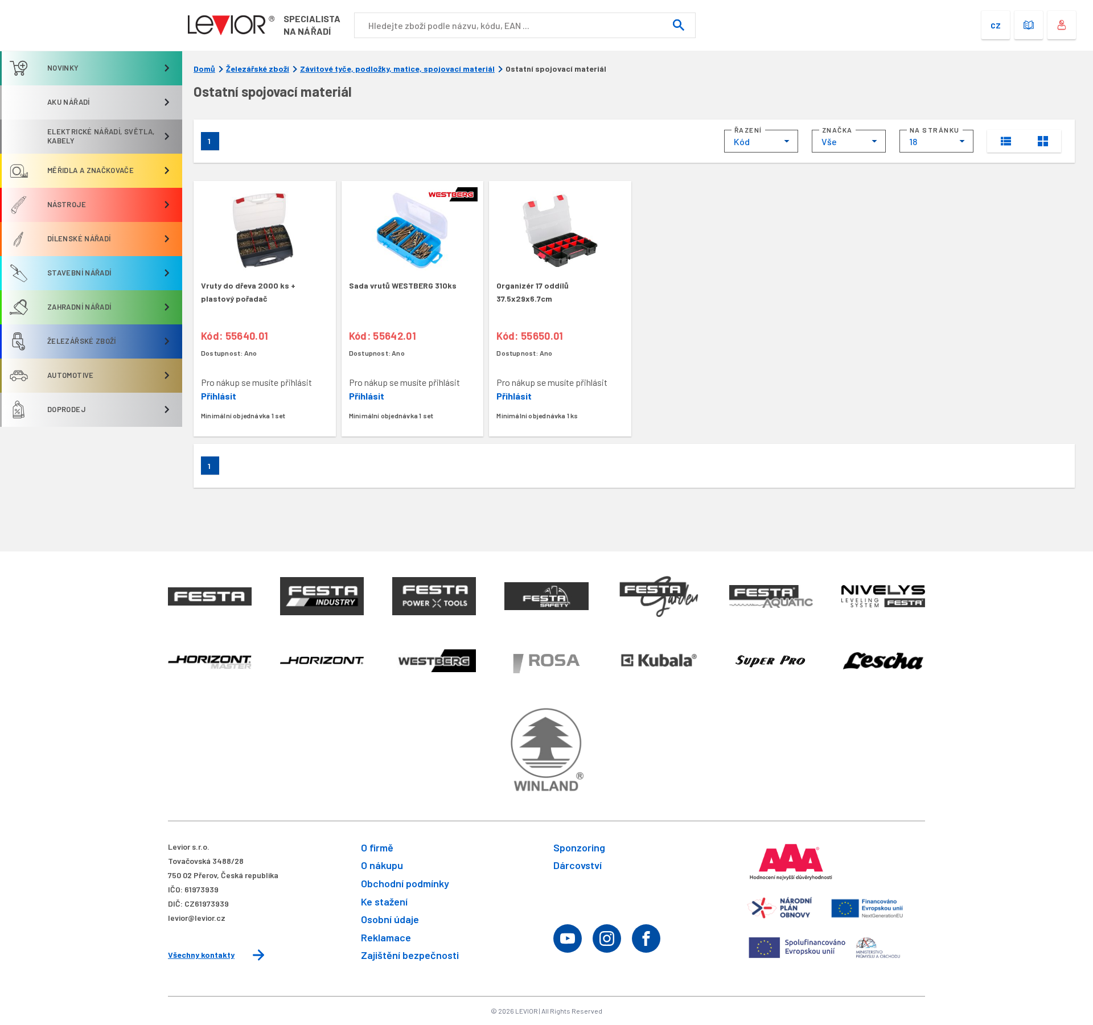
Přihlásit (218, 395)
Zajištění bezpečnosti (410, 955)
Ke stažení (384, 901)
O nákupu (382, 865)
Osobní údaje (390, 919)
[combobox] (761, 141)
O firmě (377, 847)
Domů (204, 68)
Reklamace (386, 937)
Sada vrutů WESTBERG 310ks (403, 285)
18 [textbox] (913, 141)
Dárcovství (577, 865)
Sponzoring (579, 847)
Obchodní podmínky (405, 883)
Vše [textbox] (829, 141)
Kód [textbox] (742, 141)
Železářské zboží (257, 68)
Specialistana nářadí (311, 24)
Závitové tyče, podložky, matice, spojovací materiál (397, 68)
